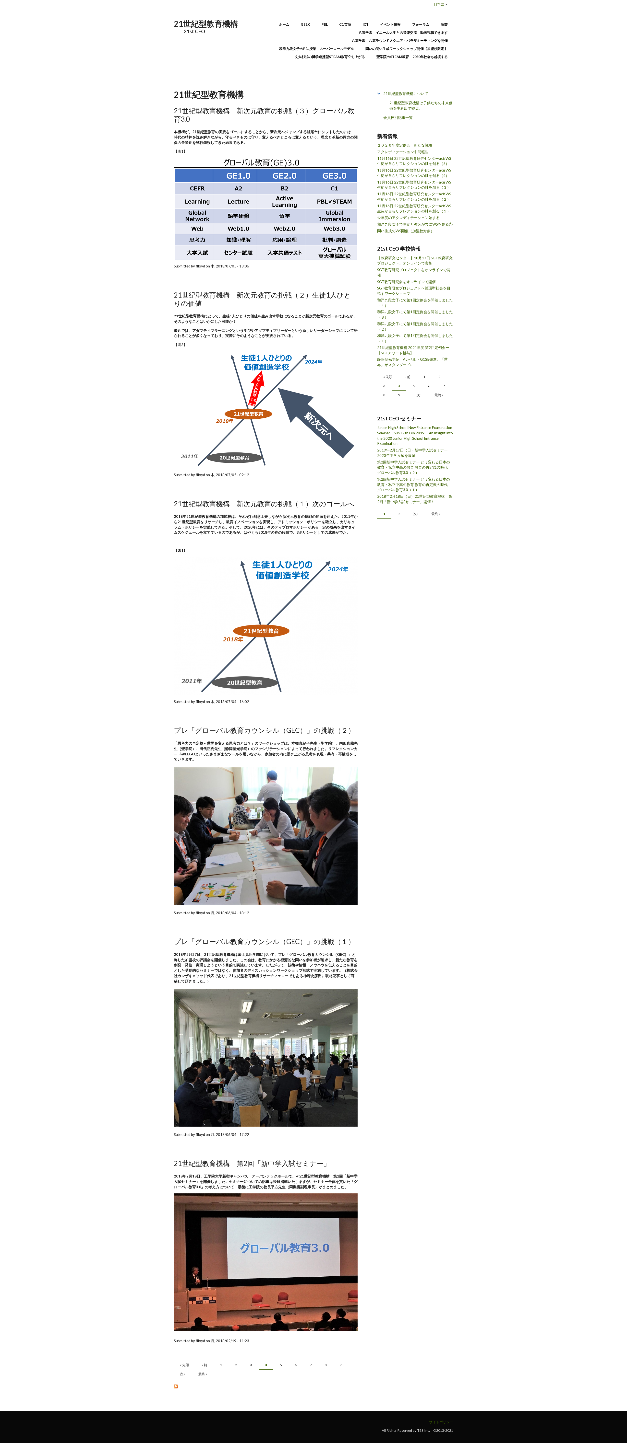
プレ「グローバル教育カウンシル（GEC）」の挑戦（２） (264, 730)
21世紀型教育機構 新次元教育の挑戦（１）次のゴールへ (264, 503)
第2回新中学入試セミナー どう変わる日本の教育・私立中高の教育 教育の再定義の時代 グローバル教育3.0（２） (414, 467)
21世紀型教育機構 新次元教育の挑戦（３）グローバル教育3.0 (264, 114)
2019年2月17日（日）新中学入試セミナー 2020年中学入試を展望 (414, 453)
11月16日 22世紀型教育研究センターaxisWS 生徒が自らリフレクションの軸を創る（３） (414, 185)
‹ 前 (204, 1365)
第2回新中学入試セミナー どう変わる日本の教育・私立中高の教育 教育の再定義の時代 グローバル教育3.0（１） (414, 484)
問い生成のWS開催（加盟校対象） (405, 231)
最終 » (202, 1374)
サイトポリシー (441, 1422)
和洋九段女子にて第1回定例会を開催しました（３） (415, 314)
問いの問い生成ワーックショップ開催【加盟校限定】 (406, 48)
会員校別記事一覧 (398, 117)
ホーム (284, 24)
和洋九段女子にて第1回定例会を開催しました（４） (415, 303)
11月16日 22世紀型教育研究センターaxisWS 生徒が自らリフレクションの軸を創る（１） (414, 208)
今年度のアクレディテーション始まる (408, 217)
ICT (366, 24)
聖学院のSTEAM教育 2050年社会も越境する (412, 57)
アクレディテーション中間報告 (403, 152)
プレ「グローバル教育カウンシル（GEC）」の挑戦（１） (264, 941)
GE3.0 (305, 24)
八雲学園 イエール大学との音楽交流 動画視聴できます (403, 32)
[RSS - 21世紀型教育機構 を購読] (266, 1386)
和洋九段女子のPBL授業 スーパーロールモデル (316, 48)
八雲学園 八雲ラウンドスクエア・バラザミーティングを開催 (401, 40)
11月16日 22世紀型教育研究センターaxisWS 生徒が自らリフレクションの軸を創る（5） (414, 161)
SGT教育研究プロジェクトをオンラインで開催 (413, 272)
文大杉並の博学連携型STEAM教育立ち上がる (330, 57)
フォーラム (420, 24)
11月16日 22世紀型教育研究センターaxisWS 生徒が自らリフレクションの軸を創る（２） (414, 196)
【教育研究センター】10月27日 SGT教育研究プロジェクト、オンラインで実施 (415, 261)
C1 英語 (345, 24)
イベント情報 (390, 24)
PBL (325, 24)
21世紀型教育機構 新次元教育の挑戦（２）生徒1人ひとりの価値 (262, 299)
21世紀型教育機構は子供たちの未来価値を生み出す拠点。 (421, 106)
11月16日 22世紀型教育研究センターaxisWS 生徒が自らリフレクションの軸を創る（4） (414, 173)
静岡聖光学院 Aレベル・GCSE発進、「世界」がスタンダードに (412, 362)
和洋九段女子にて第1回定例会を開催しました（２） (415, 326)
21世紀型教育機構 (206, 23)
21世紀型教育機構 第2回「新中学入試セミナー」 (252, 1163)
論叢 (444, 24)
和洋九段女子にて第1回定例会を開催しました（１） (415, 338)
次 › (182, 1374)
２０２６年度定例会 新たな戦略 (404, 145)
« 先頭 (184, 1365)
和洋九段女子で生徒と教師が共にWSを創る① (415, 224)
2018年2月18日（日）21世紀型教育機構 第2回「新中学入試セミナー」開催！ (414, 499)
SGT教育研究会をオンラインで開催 (406, 281)
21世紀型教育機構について (405, 93)
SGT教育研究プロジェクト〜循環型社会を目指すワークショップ (413, 291)
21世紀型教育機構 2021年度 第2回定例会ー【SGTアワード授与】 (413, 350)
